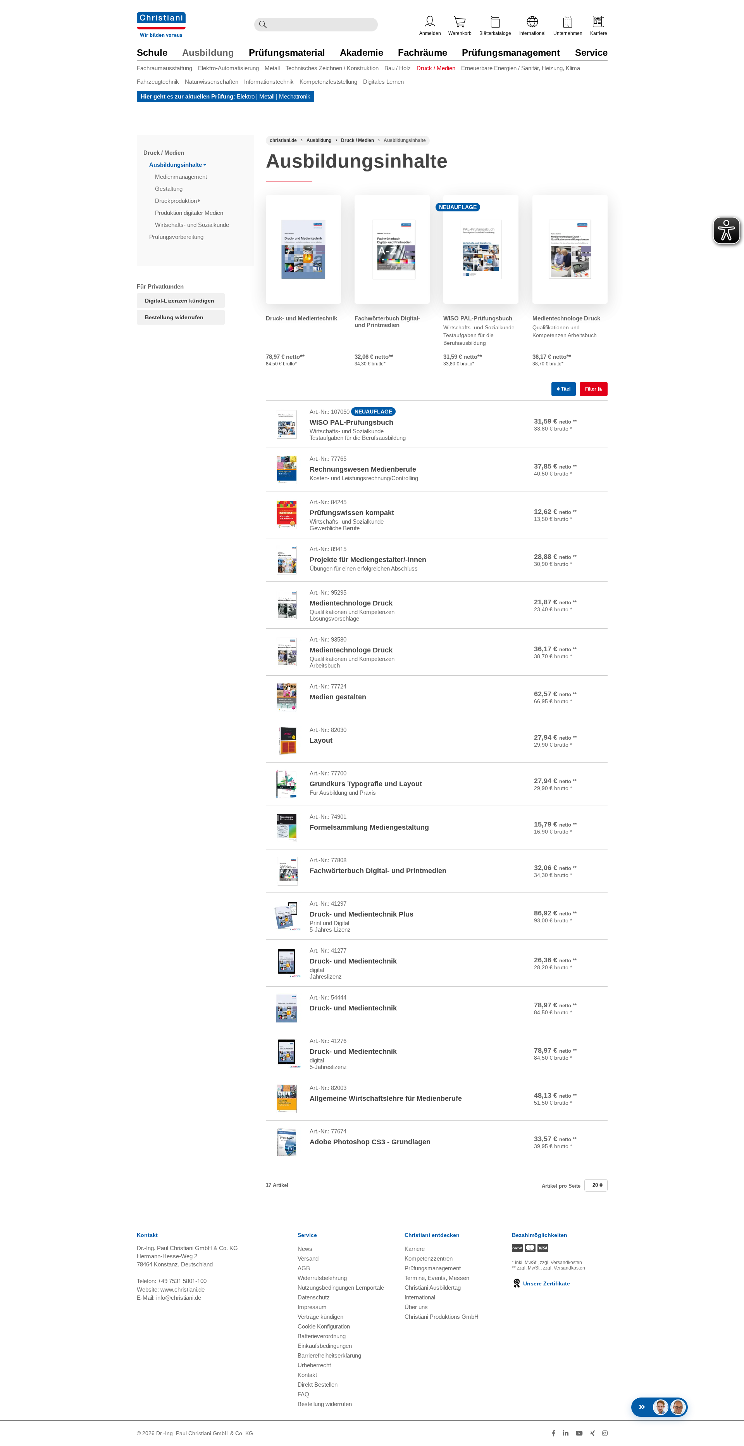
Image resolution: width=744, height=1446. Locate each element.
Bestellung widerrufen (174, 317)
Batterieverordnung (322, 1336)
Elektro (246, 96)
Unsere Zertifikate (546, 1283)
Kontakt (307, 1375)
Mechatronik (294, 96)
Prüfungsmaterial (287, 52)
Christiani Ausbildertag (433, 1287)
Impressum (312, 1307)
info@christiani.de (178, 1297)
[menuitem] (167, 69)
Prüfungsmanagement (511, 52)
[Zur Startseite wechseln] (161, 17)
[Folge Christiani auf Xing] (592, 1433)
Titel (565, 389)
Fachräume (422, 52)
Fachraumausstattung (164, 68)
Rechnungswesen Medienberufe (363, 469)
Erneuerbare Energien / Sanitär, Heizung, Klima (520, 68)
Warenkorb (460, 33)
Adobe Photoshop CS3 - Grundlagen (370, 1142)
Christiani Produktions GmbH (442, 1316)
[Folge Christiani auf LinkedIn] (565, 1433)
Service (591, 52)
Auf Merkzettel (580, 435)
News (305, 1248)
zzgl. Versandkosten (561, 1262)
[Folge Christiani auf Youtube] (579, 1433)
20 (595, 1185)
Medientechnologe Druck (566, 318)
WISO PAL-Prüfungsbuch (477, 318)
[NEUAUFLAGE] (481, 249)
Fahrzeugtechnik (158, 81)
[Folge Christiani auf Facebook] (554, 1433)
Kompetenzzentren (429, 1258)
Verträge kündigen (320, 1316)
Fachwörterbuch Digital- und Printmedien (387, 321)
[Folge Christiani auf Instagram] (605, 1433)
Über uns (416, 1307)
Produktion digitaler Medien (190, 212)
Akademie (361, 52)
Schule (152, 52)
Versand (308, 1258)
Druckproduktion (176, 200)
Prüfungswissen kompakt (352, 513)
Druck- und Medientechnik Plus (361, 914)
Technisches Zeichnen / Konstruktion (332, 68)
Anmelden (430, 33)
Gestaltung (169, 188)
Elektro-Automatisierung (228, 68)
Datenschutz (314, 1297)
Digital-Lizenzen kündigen (179, 301)
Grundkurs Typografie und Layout (366, 784)
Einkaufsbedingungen (325, 1345)
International (532, 33)
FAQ (303, 1394)
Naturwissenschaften (211, 81)
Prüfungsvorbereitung (177, 237)
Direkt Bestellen (318, 1384)
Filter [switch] (591, 389)
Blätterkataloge (495, 33)
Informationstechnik (269, 81)
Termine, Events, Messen (437, 1278)
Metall (272, 68)
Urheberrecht (314, 1365)
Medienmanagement (181, 176)
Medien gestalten (338, 697)
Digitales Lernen (383, 81)
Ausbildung (208, 52)
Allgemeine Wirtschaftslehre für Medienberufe (386, 1098)
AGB (304, 1268)
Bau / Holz (397, 68)
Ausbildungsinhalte (176, 164)
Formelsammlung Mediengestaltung (369, 827)
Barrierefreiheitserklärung (329, 1355)
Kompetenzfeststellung (328, 81)
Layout (321, 740)
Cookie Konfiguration (324, 1326)
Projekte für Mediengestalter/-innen (368, 560)
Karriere (598, 33)
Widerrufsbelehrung (322, 1278)
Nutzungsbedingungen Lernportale (341, 1287)
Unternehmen (567, 33)
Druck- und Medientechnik (301, 318)
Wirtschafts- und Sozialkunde (193, 224)
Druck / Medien (436, 68)
